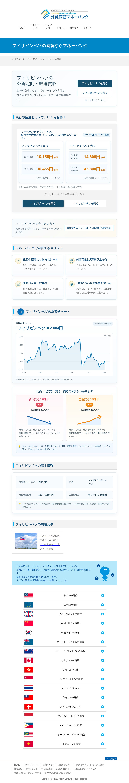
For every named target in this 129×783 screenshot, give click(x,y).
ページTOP (111, 759)
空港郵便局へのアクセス (85, 769)
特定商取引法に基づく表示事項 (27, 773)
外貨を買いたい (64, 765)
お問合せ (61, 27)
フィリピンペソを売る (94, 92)
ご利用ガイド (35, 24)
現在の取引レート (31, 765)
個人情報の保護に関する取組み (58, 773)
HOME (21, 27)
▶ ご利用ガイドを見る (95, 100)
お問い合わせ (31, 769)
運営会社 (74, 27)
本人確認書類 (46, 769)
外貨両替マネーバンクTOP (24, 59)
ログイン (87, 27)
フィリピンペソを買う (94, 83)
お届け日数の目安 (63, 769)
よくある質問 (48, 24)
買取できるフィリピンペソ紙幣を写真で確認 (89, 228)
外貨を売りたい (82, 765)
